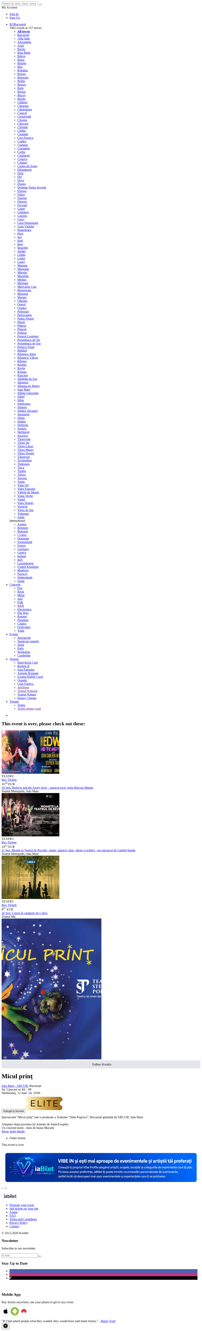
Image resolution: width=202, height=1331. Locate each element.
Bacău (21, 49)
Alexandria (24, 42)
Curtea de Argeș (27, 166)
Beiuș (20, 59)
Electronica (24, 609)
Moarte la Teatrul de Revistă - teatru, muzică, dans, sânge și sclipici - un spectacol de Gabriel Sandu (68, 850)
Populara (22, 620)
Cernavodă (24, 116)
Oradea (21, 308)
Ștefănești (23, 432)
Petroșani (23, 311)
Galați (21, 208)
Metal (20, 595)
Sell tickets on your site (23, 1208)
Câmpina (23, 106)
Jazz (20, 598)
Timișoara (23, 464)
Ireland (21, 556)
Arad (20, 45)
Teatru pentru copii (29, 708)
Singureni (23, 414)
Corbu (21, 152)
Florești (22, 198)
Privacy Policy (18, 1222)
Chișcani (22, 123)
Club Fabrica (25, 683)
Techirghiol (24, 460)
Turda (21, 481)
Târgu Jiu (23, 442)
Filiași (21, 194)
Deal (20, 173)
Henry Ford (108, 1321)
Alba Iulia (23, 38)
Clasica (21, 623)
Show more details (13, 1131)
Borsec (21, 74)
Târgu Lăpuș (25, 446)
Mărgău (22, 272)
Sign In (14, 14)
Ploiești (21, 329)
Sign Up (14, 17)
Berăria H (23, 666)
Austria (21, 524)
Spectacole (24, 637)
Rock (20, 591)
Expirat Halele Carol (30, 676)
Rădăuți (22, 350)
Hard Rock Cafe (27, 662)
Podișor (22, 332)
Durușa (21, 191)
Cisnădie (22, 134)
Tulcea (21, 474)
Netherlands (24, 577)
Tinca (20, 467)
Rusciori (22, 375)
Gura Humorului (27, 223)
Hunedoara (24, 230)
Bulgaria (22, 531)
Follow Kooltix (101, 1064)
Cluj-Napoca (25, 137)
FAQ (12, 1215)
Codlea (21, 141)
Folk (20, 602)
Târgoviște (24, 439)
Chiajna (22, 120)
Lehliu (21, 254)
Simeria (22, 407)
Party (20, 648)
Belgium (22, 527)
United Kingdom (27, 566)
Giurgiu (22, 215)
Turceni (22, 478)
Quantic (22, 680)
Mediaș (21, 279)
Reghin (21, 364)
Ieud (20, 240)
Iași (19, 237)
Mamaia (22, 265)
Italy (20, 559)
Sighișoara (23, 403)
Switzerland (24, 542)
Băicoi (21, 56)
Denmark (23, 538)
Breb (20, 88)
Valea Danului (26, 488)
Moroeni (22, 293)
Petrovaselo (24, 315)
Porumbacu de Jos (28, 340)
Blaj (19, 67)
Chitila (21, 130)
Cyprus (21, 535)
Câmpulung (24, 109)
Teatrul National (27, 691)
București (23, 35)
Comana (22, 145)
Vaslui (21, 499)
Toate (20, 630)
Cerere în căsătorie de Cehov (25, 913)
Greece (21, 552)
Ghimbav (23, 212)
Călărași (22, 102)
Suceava (22, 435)
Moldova (23, 570)
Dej (19, 176)
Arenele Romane (27, 673)
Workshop (23, 652)
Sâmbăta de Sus (27, 379)
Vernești (22, 506)
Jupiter (21, 251)
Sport (20, 644)
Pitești (21, 322)
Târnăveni (23, 457)
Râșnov (22, 361)
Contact (14, 1226)
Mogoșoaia (24, 290)
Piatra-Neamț (25, 318)
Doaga (21, 184)
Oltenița (22, 301)
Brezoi (21, 91)
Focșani (22, 205)
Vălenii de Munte (28, 492)
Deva (20, 180)
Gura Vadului (25, 226)
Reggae (22, 616)
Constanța (23, 148)
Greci (20, 219)
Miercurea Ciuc (27, 286)
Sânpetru (22, 382)
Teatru (21, 705)
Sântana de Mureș (28, 386)
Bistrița (21, 63)
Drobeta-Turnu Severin (31, 187)
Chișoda (22, 127)
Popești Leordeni (27, 336)
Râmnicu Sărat (26, 354)
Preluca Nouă (25, 347)
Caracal (22, 113)
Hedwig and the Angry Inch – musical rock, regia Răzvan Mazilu (47, 787)
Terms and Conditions (23, 1219)
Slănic (21, 418)
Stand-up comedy (28, 641)
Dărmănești (24, 169)
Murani (21, 297)
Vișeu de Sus (25, 510)
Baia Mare (23, 52)
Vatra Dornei (25, 503)
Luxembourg (25, 563)
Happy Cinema (26, 698)
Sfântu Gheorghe (28, 393)
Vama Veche (25, 496)
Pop (19, 588)
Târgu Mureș (25, 449)
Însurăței (22, 247)
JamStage (23, 687)
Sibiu (20, 400)
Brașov (21, 84)
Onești (21, 304)
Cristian (22, 162)
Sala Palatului (25, 669)
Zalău (20, 517)
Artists (13, 1212)
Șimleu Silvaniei (27, 410)
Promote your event (21, 1205)
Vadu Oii (23, 485)
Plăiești (21, 325)
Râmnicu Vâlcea (27, 357)
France (21, 545)
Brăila (21, 81)
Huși (20, 233)
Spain (20, 581)
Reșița (21, 368)
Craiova (22, 159)
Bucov (21, 95)
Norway (22, 574)
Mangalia (23, 269)
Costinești (23, 155)
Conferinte (24, 655)
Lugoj (21, 262)
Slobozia (22, 425)
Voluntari (23, 513)
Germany (23, 549)
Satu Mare (23, 389)
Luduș (21, 258)
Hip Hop (22, 613)
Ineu (20, 244)
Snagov (22, 428)
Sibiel (20, 396)
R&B (20, 605)
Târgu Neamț (25, 453)
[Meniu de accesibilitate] (5, 1326)
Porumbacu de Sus (29, 343)
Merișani (22, 283)
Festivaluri (23, 627)
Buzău (21, 98)
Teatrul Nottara (26, 694)
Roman (21, 371)
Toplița (21, 471)
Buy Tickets (9, 779)
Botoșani (22, 77)
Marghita (23, 276)
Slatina (21, 421)
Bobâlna (22, 70)
